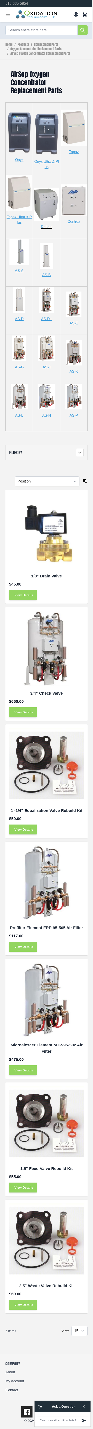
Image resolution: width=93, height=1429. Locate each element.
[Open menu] (8, 14)
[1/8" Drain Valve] (46, 531)
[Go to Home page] (42, 14)
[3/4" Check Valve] (46, 648)
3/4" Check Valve (46, 693)
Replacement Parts (46, 44)
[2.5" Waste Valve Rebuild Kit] (46, 1240)
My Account (14, 1381)
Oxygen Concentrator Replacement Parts (36, 49)
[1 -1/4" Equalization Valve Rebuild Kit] (46, 765)
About (10, 1372)
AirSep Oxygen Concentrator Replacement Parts (40, 53)
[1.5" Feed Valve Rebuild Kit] (46, 1123)
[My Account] (76, 14)
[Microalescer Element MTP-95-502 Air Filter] (46, 1000)
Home (9, 44)
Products (23, 44)
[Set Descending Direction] (85, 481)
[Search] (83, 30)
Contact (11, 1390)
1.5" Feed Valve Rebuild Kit (46, 1168)
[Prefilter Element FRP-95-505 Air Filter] (46, 882)
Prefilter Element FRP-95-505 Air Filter (46, 928)
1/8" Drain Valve (46, 576)
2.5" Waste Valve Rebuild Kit (46, 1286)
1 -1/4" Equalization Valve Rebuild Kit (46, 810)
